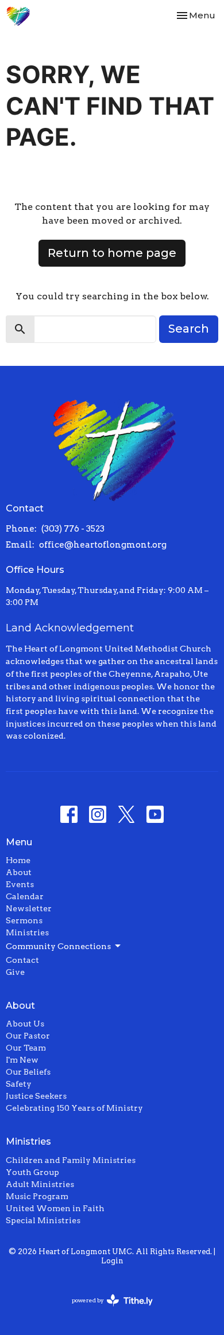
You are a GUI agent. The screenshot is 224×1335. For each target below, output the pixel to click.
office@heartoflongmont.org (103, 545)
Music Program (37, 1196)
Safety (19, 1083)
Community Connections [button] (58, 946)
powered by (106, 1310)
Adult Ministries (40, 1184)
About (19, 872)
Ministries (27, 932)
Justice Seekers (36, 1095)
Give (15, 972)
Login (112, 1260)
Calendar (25, 896)
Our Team (26, 1047)
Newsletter (29, 908)
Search (188, 328)
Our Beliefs (28, 1071)
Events (20, 884)
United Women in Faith (55, 1208)
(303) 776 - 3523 (73, 529)
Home (18, 860)
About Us (25, 1023)
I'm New (22, 1059)
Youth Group (32, 1172)
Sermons (24, 920)
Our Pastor (28, 1035)
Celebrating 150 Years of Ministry (74, 1107)
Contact (22, 960)
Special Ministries (43, 1220)
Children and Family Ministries (71, 1160)
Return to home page (112, 253)
